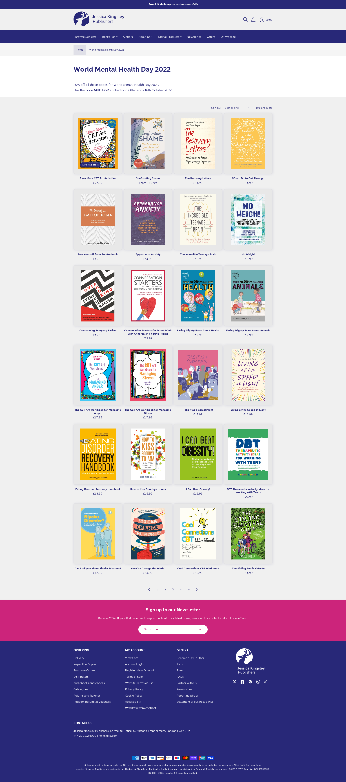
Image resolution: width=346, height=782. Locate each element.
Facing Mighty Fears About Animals (248, 330)
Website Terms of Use (139, 682)
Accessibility (133, 701)
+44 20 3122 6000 (85, 735)
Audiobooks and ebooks (89, 682)
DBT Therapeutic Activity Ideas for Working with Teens (248, 491)
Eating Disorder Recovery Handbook (98, 489)
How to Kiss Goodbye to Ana (148, 489)
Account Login (134, 664)
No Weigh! (248, 254)
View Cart (131, 657)
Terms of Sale (134, 676)
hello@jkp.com (108, 735)
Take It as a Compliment (198, 409)
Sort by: (216, 107)
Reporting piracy (187, 695)
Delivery (79, 657)
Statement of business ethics (195, 701)
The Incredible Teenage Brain (198, 254)
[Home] (99, 19)
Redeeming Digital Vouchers (92, 701)
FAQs (180, 676)
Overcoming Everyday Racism (97, 330)
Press (180, 670)
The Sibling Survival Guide (248, 568)
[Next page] (197, 589)
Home (79, 49)
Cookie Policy (133, 695)
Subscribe (151, 629)
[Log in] (253, 19)
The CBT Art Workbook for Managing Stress (148, 411)
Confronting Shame (148, 178)
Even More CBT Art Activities (98, 178)
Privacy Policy (134, 689)
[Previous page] (149, 589)
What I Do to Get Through (248, 178)
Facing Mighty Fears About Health (198, 330)
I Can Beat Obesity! (198, 489)
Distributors (81, 676)
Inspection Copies (85, 664)
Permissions (184, 689)
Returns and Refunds (87, 695)
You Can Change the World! (148, 568)
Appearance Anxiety (148, 254)
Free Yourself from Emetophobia (97, 254)
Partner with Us (187, 682)
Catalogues (81, 689)
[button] (245, 19)
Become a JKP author (190, 657)
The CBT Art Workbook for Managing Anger (98, 411)
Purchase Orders (85, 670)
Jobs (180, 664)
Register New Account (139, 670)
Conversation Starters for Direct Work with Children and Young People (148, 332)
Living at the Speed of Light (248, 409)
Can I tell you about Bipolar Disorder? (98, 568)
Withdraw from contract (140, 708)
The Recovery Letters (198, 178)
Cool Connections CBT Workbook (198, 568)
